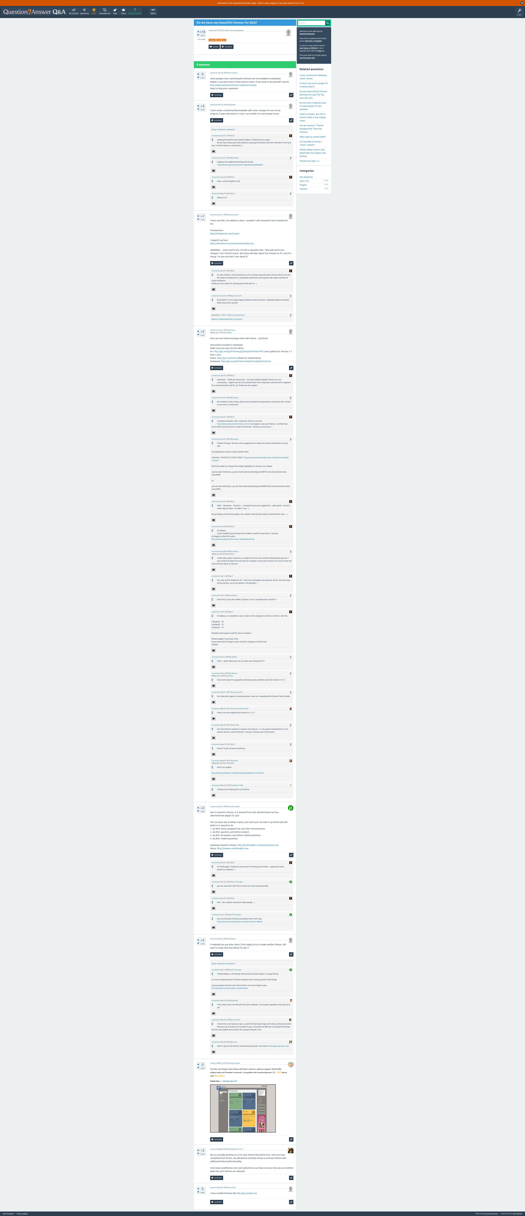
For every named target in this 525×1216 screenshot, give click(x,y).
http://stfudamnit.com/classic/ (224, 233)
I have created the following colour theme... (313, 77)
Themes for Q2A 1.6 (309, 161)
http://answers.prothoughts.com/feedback (230, 988)
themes (212, 40)
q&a (224, 40)
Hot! (94, 13)
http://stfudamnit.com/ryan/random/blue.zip (232, 243)
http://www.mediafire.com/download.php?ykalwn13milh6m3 (238, 773)
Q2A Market (517, 1214)
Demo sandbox (22, 1214)
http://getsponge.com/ (279, 1046)
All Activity (73, 13)
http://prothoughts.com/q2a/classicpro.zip (258, 845)
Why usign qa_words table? (313, 137)
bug (319, 51)
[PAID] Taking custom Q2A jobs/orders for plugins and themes (313, 152)
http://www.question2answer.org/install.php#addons (240, 165)
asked (211, 30)
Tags (115, 13)
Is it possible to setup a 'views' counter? (311, 143)
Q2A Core (228, 30)
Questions (84, 13)
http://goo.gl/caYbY (230, 1081)
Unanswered (104, 13)
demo (274, 3)
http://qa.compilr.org (247, 1193)
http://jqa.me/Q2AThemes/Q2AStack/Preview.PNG (239, 351)
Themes (303, 189)
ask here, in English (313, 41)
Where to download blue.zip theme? (227, 319)
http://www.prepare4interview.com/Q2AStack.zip (233, 539)
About (153, 13)
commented (216, 136)
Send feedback (8, 1214)
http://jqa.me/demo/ (227, 358)
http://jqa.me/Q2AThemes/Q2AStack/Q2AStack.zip (246, 361)
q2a (218, 40)
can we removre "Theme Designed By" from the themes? (311, 128)
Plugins (303, 185)
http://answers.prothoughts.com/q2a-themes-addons (239, 922)
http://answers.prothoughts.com (233, 848)
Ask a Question (135, 13)
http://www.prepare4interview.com (232, 424)
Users (123, 13)
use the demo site (307, 58)
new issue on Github (308, 48)
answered (213, 73)
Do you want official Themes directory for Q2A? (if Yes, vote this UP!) (313, 94)
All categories (306, 177)
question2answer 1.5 (266, 1072)
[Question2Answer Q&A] (34, 11)
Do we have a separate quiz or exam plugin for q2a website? (313, 105)
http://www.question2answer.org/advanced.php (233, 85)
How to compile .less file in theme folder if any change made (313, 117)
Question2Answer (307, 34)
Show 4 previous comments (223, 129)
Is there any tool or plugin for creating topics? (314, 85)
